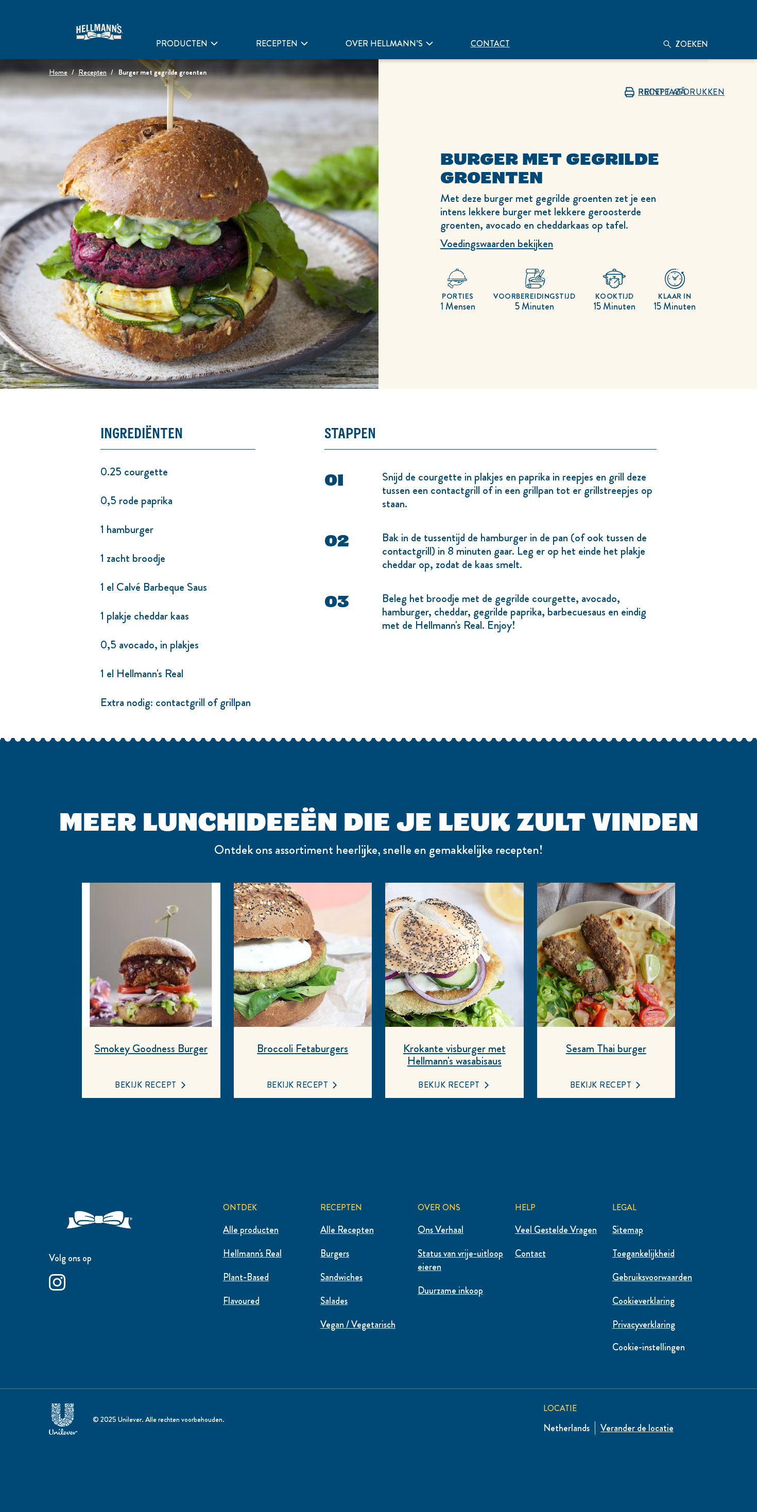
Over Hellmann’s (384, 43)
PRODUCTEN (182, 43)
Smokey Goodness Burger (151, 1048)
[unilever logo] (63, 1417)
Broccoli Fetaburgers (302, 1048)
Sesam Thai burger (606, 1048)
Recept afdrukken (681, 92)
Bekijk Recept (146, 1085)
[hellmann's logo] (98, 29)
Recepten (277, 43)
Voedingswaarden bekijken (496, 243)
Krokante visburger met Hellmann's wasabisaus (454, 1054)
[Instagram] (57, 1280)
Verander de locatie (637, 1428)
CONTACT (490, 43)
